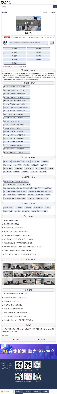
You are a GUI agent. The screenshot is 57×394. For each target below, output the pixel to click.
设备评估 (18, 339)
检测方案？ (27, 391)
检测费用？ (45, 391)
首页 (49, 12)
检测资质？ (36, 391)
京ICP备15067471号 (9, 370)
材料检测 (53, 12)
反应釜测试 (43, 339)
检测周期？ (18, 391)
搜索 (55, 6)
